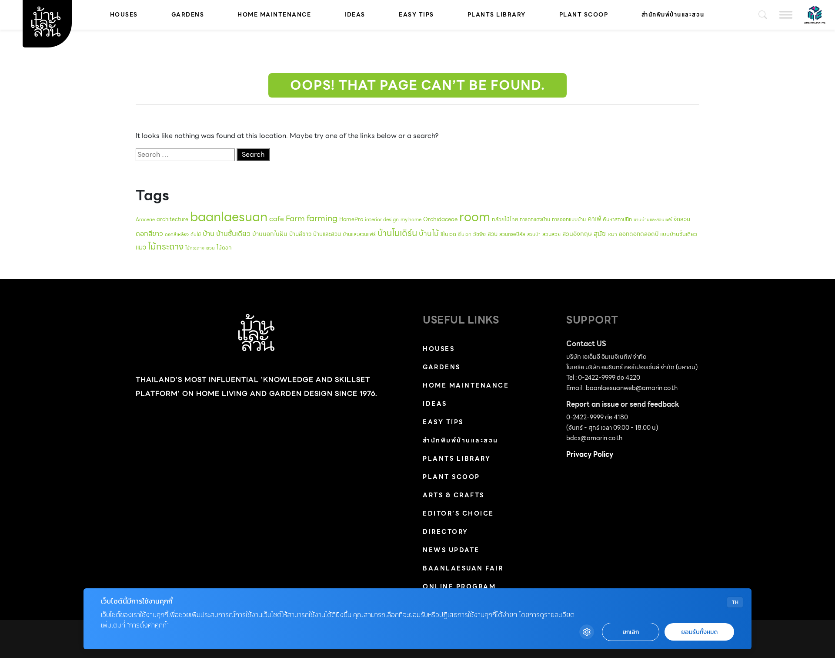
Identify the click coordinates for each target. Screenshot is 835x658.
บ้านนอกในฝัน (269, 234)
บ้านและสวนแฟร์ (359, 234)
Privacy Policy (589, 454)
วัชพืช (479, 234)
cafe (276, 218)
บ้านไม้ (429, 233)
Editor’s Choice (458, 513)
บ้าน (208, 233)
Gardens (187, 14)
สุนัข (600, 233)
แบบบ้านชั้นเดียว (678, 234)
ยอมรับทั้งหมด (699, 632)
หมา (612, 234)
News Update (451, 550)
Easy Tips (416, 14)
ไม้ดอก (224, 247)
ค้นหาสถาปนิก (617, 219)
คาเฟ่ (594, 218)
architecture (172, 219)
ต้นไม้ (195, 234)
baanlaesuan (228, 216)
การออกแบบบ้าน (569, 219)
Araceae (145, 219)
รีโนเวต (448, 234)
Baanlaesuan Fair (463, 568)
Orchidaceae (440, 219)
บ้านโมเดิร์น (397, 233)
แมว (141, 247)
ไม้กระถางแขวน (200, 248)
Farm (295, 218)
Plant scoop (583, 14)
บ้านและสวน (327, 234)
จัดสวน (682, 219)
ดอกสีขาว (149, 233)
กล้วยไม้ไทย (505, 219)
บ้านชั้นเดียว (233, 233)
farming (322, 218)
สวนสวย (551, 234)
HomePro (351, 219)
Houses (124, 14)
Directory (445, 532)
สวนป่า (534, 234)
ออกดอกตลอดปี (638, 234)
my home (411, 219)
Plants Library (497, 14)
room (474, 216)
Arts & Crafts (453, 495)
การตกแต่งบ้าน (535, 219)
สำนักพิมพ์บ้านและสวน (673, 14)
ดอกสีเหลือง (177, 234)
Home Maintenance (274, 14)
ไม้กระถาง (166, 246)
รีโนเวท (464, 234)
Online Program (459, 586)
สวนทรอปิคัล (512, 234)
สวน (493, 234)
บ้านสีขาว (300, 234)
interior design (382, 219)
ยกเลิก (630, 632)
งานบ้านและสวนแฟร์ (653, 219)
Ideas (354, 14)
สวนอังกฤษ (577, 234)
